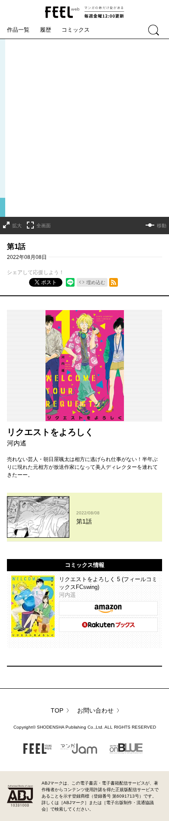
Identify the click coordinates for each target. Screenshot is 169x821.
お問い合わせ (95, 710)
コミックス (76, 29)
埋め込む (95, 282)
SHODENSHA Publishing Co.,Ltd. (70, 727)
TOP (57, 710)
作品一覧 (18, 29)
